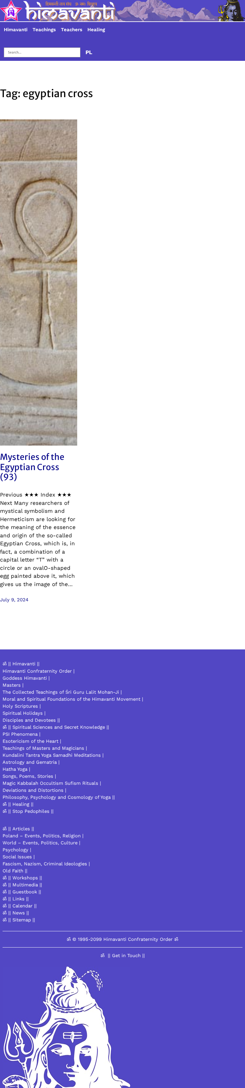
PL (88, 52)
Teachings (44, 29)
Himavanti (15, 29)
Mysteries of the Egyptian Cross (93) (32, 467)
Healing (96, 29)
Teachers (71, 29)
